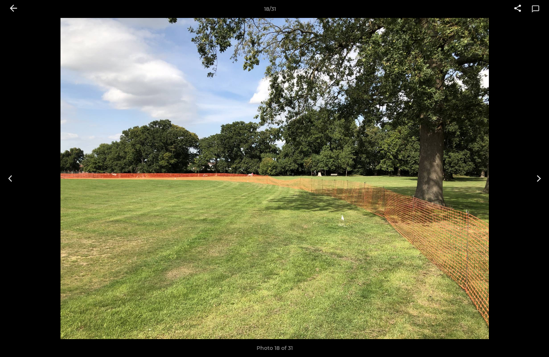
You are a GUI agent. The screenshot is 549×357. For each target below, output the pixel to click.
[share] (517, 9)
